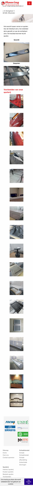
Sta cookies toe (28, 481)
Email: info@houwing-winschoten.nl (13, 6)
